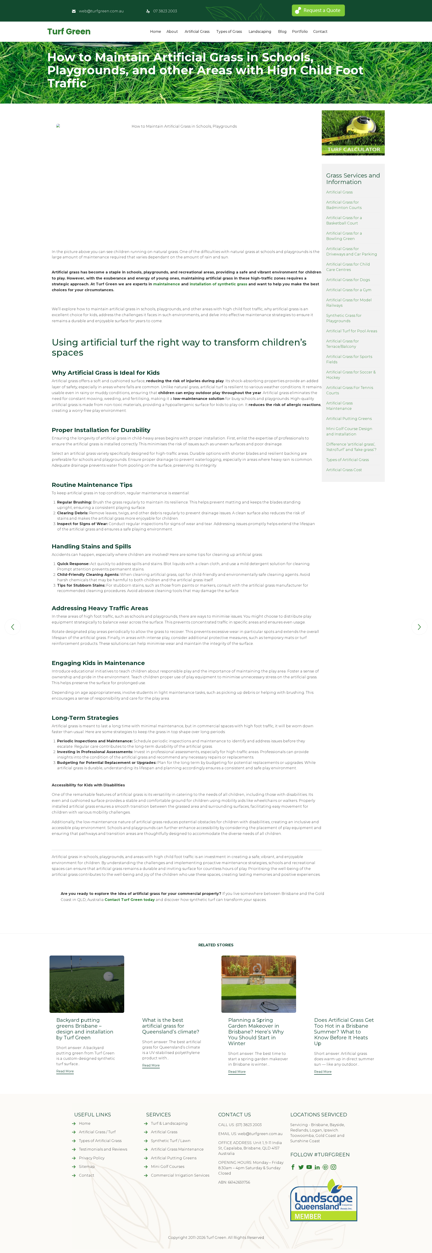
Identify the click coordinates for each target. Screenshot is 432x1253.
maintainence (166, 284)
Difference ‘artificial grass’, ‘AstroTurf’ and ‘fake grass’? (351, 447)
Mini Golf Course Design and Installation (349, 431)
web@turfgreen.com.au (101, 11)
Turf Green (69, 31)
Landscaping (260, 31)
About (172, 31)
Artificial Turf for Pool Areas (351, 331)
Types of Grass (229, 31)
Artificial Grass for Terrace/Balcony (342, 344)
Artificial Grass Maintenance (339, 406)
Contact (320, 31)
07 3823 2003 (165, 11)
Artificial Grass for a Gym (348, 290)
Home (155, 31)
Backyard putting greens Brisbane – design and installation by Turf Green (84, 1029)
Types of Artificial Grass (347, 460)
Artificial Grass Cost (344, 470)
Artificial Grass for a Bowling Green (344, 236)
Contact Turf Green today (130, 900)
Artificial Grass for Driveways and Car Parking (351, 251)
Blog (282, 31)
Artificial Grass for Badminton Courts (344, 205)
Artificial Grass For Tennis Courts (349, 390)
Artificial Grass (197, 31)
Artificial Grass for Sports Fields (349, 359)
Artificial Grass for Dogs (348, 280)
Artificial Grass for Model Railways (349, 303)
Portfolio (300, 31)
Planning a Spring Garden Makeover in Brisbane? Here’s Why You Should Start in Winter (256, 1032)
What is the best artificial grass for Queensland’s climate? (170, 1026)
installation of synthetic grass (218, 284)
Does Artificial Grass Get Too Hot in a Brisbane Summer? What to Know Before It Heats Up (344, 1032)
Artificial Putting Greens (349, 419)
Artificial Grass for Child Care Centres (348, 267)
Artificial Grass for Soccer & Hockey (351, 375)
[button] (65, 1071)
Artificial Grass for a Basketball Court (344, 220)
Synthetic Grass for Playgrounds (344, 318)
